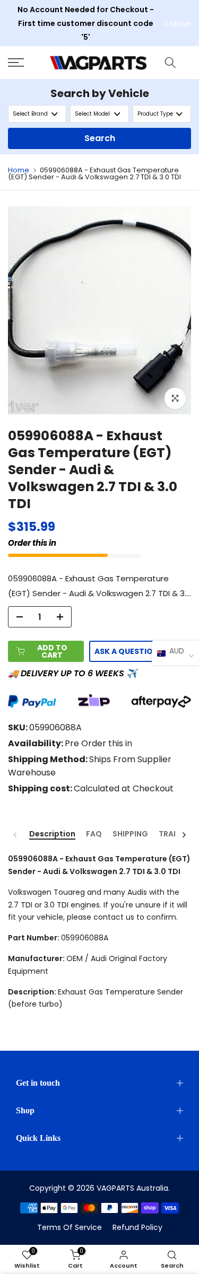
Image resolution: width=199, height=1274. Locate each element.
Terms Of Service (69, 1227)
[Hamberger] (25, 62)
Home (18, 170)
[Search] (170, 62)
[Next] (183, 834)
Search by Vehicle (99, 93)
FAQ (94, 834)
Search (99, 138)
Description (52, 834)
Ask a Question (126, 651)
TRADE (171, 834)
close (179, 23)
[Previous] (15, 834)
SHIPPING (130, 834)
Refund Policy (137, 1227)
